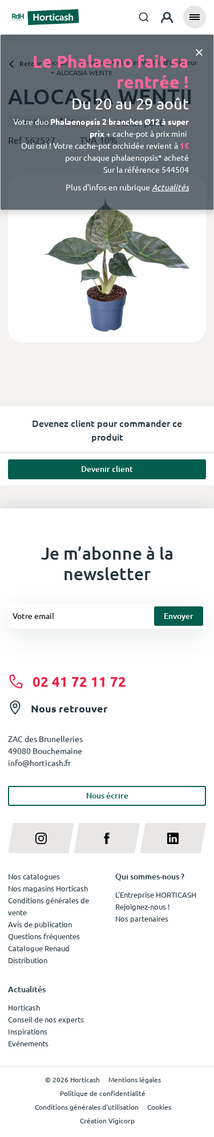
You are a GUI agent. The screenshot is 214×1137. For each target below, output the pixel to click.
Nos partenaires (141, 918)
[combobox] (144, 17)
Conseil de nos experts (46, 1019)
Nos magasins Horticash (48, 888)
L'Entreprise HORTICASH (155, 894)
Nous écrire (107, 795)
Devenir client (107, 468)
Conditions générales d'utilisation (87, 1106)
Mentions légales (134, 1079)
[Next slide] (193, 259)
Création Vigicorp (107, 1120)
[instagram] (41, 838)
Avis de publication (40, 924)
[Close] (199, 52)
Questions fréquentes (44, 936)
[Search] (144, 17)
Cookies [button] (159, 1106)
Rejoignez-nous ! (142, 906)
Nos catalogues (34, 876)
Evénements (28, 1043)
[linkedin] (173, 838)
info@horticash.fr (39, 762)
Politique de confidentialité (103, 1093)
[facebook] (107, 838)
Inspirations (27, 1031)
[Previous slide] (21, 259)
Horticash (24, 1007)
